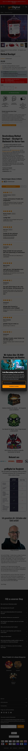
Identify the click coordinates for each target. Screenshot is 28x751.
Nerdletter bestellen (14, 386)
